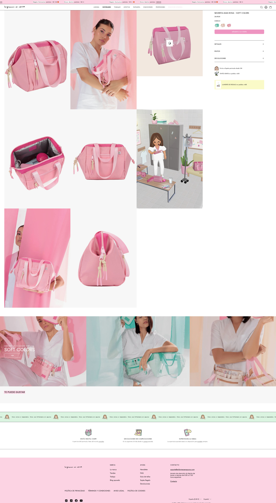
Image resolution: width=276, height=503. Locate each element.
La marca (113, 469)
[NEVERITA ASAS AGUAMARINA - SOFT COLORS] (217, 25)
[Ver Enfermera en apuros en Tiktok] (71, 500)
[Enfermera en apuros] (14, 7)
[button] (137, 7)
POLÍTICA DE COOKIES (136, 491)
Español (206, 499)
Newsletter (144, 469)
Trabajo (112, 476)
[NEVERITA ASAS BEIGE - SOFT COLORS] (223, 25)
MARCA (112, 465)
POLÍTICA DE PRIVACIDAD (75, 491)
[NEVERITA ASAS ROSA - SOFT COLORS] (229, 25)
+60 (157, 2)
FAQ (141, 473)
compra (145, 441)
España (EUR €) (194, 499)
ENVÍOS (217, 51)
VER (12, 355)
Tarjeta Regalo (145, 480)
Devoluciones (145, 484)
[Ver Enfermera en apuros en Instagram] (66, 500)
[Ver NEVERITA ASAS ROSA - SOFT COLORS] (170, 43)
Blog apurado (115, 480)
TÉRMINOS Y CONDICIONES (99, 491)
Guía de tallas (145, 476)
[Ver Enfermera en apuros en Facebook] (76, 500)
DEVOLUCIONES (220, 58)
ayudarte (199, 441)
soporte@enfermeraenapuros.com (182, 469)
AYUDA (142, 465)
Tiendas (112, 473)
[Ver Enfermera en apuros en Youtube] (81, 500)
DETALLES (218, 44)
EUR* (159, 2)
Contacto (173, 481)
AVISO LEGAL (119, 491)
